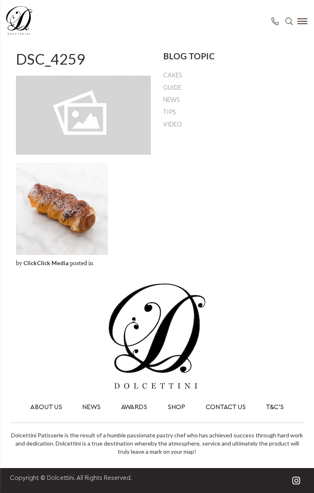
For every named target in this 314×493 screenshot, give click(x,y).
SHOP (176, 407)
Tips (169, 111)
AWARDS (134, 407)
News (171, 99)
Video (172, 124)
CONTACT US (226, 407)
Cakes (172, 75)
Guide (172, 87)
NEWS (91, 407)
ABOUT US (46, 407)
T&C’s (275, 407)
